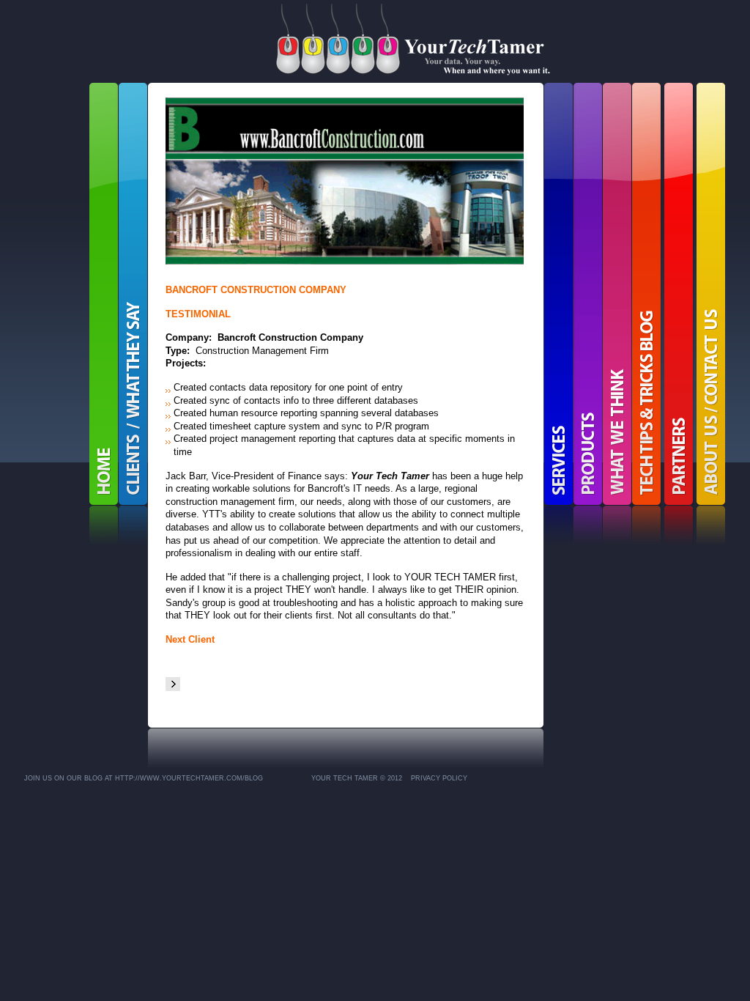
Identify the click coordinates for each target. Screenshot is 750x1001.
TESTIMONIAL (198, 314)
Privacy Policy (439, 778)
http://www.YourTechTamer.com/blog (189, 778)
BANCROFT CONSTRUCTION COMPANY (256, 289)
